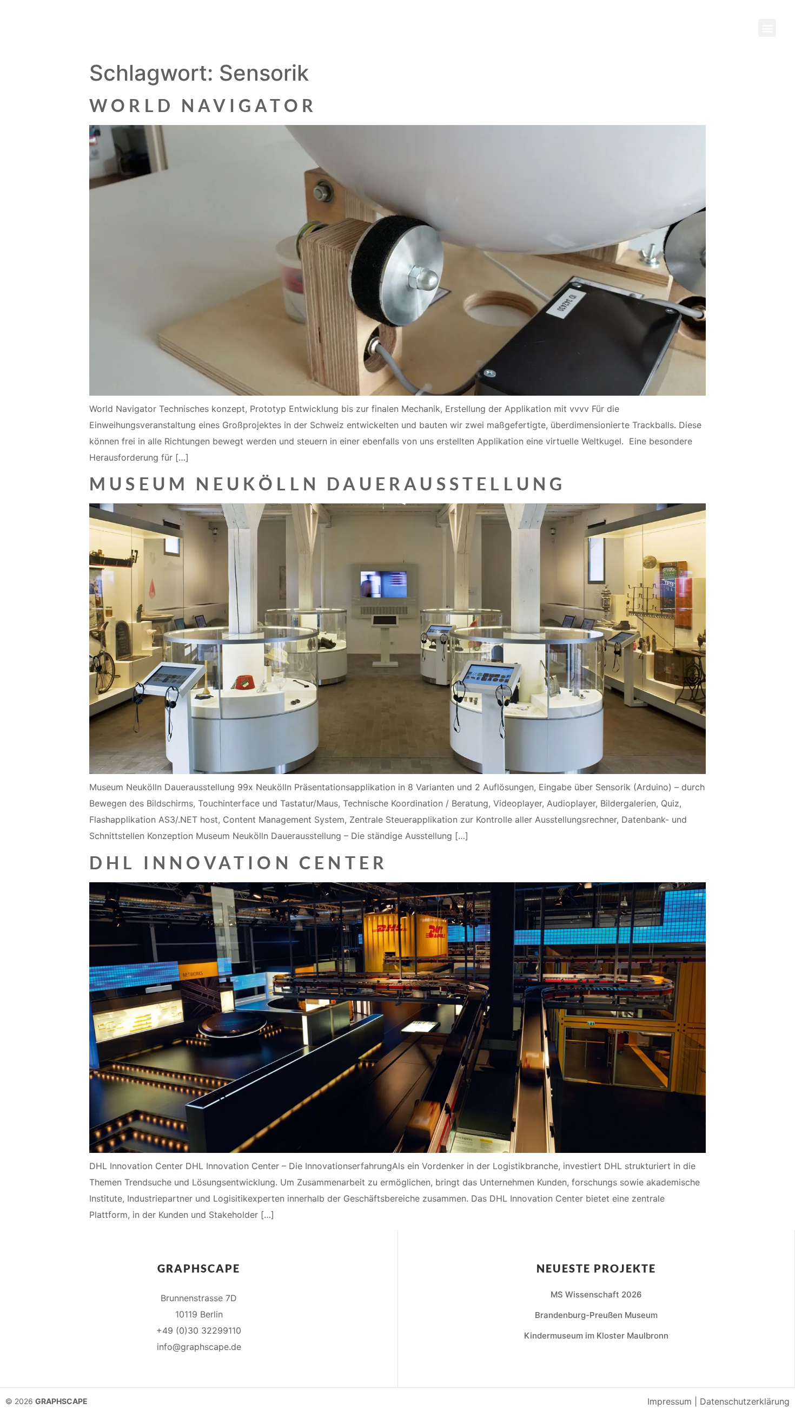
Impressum (669, 1401)
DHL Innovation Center (238, 862)
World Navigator (203, 105)
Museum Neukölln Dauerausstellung (327, 483)
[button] (767, 28)
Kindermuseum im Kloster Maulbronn (596, 1335)
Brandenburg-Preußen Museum (596, 1315)
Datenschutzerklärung (745, 1401)
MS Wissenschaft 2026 (596, 1294)
